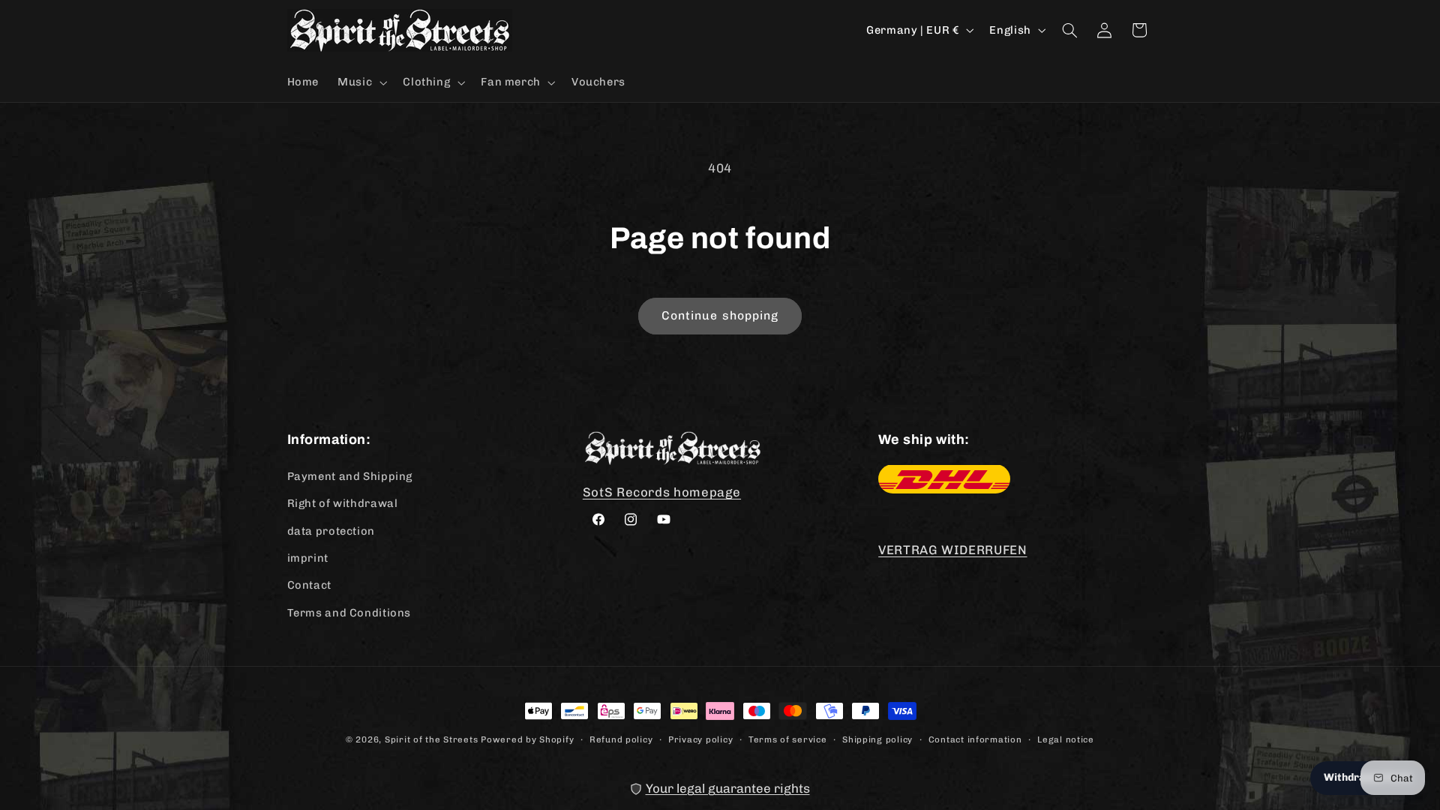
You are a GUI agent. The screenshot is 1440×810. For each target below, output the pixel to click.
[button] (361, 82)
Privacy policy (700, 739)
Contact (309, 584)
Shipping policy (877, 739)
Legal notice (1065, 739)
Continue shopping (720, 315)
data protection (331, 530)
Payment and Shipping (350, 475)
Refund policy (621, 739)
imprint (307, 557)
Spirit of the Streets (431, 739)
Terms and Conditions (349, 612)
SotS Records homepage (662, 491)
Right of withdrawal (342, 502)
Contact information (975, 739)
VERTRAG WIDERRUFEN (952, 549)
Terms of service (787, 739)
